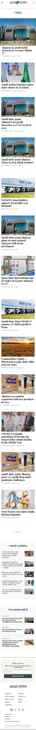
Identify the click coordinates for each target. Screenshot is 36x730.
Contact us (8, 716)
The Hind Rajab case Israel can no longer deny (11, 630)
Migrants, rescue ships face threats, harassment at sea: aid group (12, 574)
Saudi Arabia (9, 696)
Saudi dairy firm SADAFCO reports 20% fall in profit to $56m (16, 324)
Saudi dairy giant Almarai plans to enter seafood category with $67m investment (15, 242)
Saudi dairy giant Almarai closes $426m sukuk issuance (17, 161)
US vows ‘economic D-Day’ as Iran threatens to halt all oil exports (12, 591)
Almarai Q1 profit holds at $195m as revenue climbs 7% (17, 50)
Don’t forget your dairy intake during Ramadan (17, 513)
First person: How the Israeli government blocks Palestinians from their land (12, 620)
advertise (7, 719)
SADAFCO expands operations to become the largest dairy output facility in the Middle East (16, 438)
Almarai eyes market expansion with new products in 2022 (17, 399)
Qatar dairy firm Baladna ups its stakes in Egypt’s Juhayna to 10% (17, 280)
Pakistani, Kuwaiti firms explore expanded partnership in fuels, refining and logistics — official (12, 565)
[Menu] (2, 3)
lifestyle (21, 696)
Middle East (5, 616)
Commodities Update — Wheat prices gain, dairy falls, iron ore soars (17, 361)
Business (8, 705)
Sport (20, 699)
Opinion (21, 693)
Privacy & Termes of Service (12, 721)
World (7, 702)
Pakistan (8, 693)
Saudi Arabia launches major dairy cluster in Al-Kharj (17, 86)
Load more (18, 531)
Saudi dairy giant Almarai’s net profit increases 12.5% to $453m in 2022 (16, 123)
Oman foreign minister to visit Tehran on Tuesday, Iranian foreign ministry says (12, 583)
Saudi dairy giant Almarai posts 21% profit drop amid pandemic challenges (16, 477)
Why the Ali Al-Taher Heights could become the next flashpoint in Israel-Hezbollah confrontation (12, 643)
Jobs (20, 702)
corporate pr (8, 714)
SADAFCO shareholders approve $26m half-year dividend (14, 202)
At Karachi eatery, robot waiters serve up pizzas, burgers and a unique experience (10, 554)
